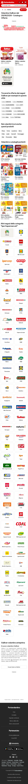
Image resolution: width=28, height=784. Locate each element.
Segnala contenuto (14, 718)
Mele (15, 137)
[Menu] (25, 2)
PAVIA (5, 108)
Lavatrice (14, 131)
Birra (20, 131)
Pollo (3, 134)
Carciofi (13, 134)
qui (11, 660)
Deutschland (15, 762)
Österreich (10, 760)
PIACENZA (18, 102)
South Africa (20, 765)
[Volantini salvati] (19, 2)
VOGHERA (7, 111)
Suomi (3, 764)
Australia (16, 760)
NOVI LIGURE (19, 114)
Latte (7, 134)
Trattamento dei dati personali (14, 780)
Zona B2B (14, 738)
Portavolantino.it (18, 770)
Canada (4, 762)
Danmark (21, 762)
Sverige (14, 765)
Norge (9, 765)
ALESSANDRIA (8, 105)
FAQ (14, 712)
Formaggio (21, 134)
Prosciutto (9, 137)
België (20, 760)
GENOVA (6, 102)
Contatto (14, 715)
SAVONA (15, 108)
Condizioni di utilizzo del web (14, 777)
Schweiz (8, 762)
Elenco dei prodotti (14, 724)
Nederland (4, 765)
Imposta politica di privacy (14, 774)
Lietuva (19, 764)
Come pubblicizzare (14, 735)
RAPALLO (18, 111)
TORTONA (15, 117)
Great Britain (13, 764)
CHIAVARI (6, 114)
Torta (8, 131)
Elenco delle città (14, 721)
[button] (22, 2)
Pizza (3, 131)
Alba (5, 117)
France (7, 764)
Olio (3, 137)
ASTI (19, 105)
